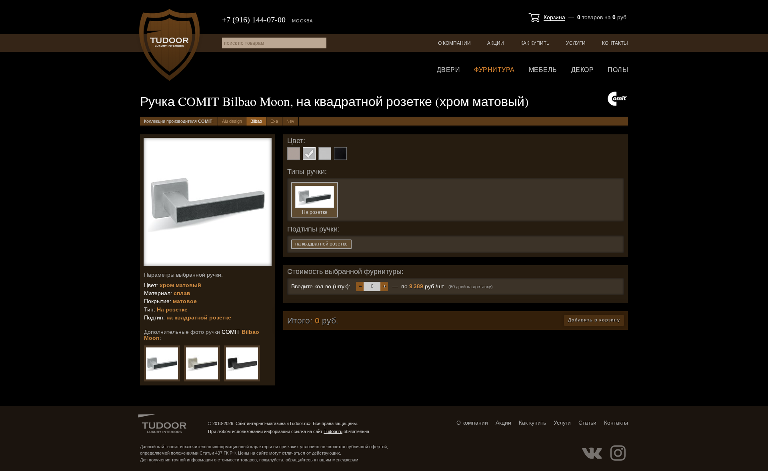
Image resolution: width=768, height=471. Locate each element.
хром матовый (309, 153)
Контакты (615, 43)
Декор (582, 69)
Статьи (587, 422)
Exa (274, 121)
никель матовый (293, 153)
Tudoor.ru (169, 45)
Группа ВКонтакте (592, 453)
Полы (618, 69)
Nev (290, 121)
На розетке (315, 212)
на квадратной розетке (321, 244)
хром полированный (324, 153)
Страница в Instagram (618, 453)
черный (340, 153)
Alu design (232, 121)
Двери (448, 69)
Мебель (543, 69)
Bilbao (256, 121)
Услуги (576, 43)
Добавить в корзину (594, 319)
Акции (495, 43)
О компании (454, 43)
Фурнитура (494, 69)
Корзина (554, 17)
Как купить (535, 43)
